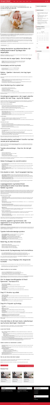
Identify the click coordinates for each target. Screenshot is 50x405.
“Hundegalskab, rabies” (18, 82)
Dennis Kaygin (4, 379)
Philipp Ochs (26, 379)
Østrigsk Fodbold (5, 1)
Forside (14, 1)
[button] (47, 1)
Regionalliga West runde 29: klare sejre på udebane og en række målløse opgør (43, 20)
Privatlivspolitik (36, 399)
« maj (37, 43)
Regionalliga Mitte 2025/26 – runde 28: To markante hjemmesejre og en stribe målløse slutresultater (43, 16)
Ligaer (17, 1)
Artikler (27, 1)
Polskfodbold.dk (36, 393)
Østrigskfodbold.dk (3, 381)
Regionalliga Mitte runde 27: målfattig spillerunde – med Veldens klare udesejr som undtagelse (42, 23)
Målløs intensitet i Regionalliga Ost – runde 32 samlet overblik (43, 18)
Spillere (24, 1)
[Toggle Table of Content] (8, 45)
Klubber (20, 1)
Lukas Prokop (15, 379)
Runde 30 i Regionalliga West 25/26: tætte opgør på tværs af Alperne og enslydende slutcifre (43, 13)
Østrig (30, 1)
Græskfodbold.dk (36, 390)
